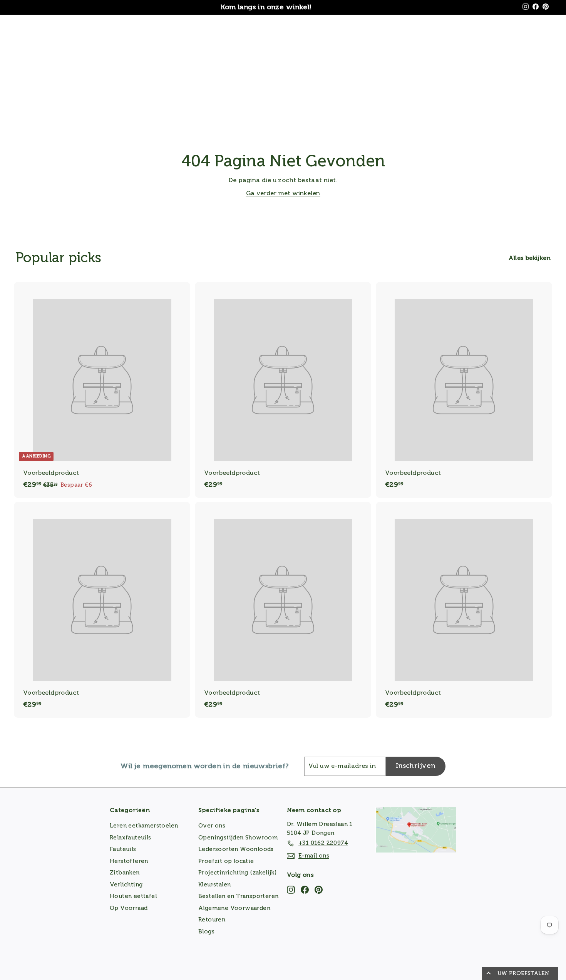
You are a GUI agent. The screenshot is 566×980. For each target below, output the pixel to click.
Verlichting (126, 885)
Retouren (211, 920)
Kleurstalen (214, 885)
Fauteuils (123, 849)
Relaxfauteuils (130, 838)
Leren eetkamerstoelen (144, 826)
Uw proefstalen (523, 973)
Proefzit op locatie (226, 861)
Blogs (206, 932)
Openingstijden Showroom (238, 838)
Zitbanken (125, 873)
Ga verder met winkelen (283, 194)
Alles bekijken (530, 258)
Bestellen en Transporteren (238, 896)
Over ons (211, 826)
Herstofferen (129, 861)
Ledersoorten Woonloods (236, 849)
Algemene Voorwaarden (234, 908)
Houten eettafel (133, 896)
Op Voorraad (128, 908)
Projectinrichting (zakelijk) (237, 873)
